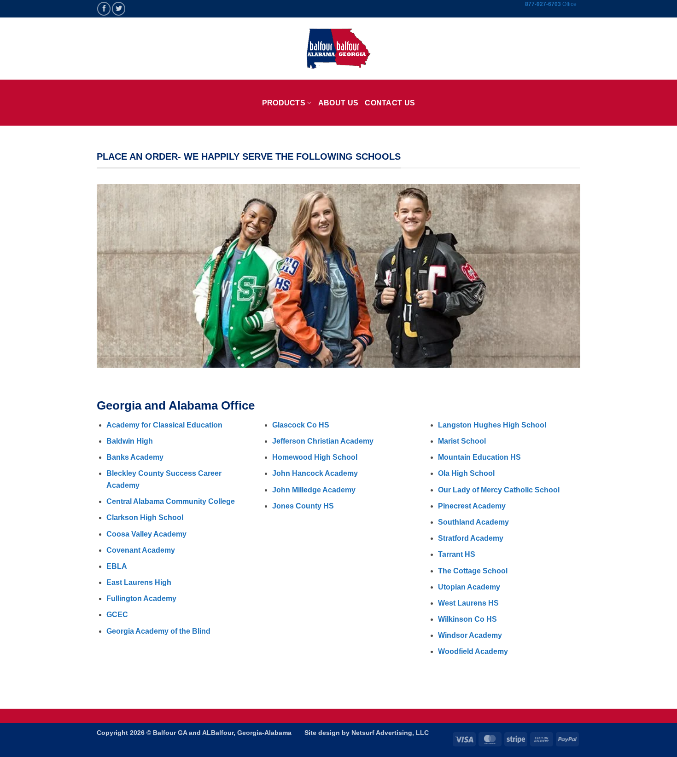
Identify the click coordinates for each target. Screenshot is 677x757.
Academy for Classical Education (164, 425)
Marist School (462, 441)
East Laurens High (138, 582)
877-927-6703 (543, 4)
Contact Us (390, 103)
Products (284, 103)
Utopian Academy (469, 587)
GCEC (117, 614)
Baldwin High (129, 441)
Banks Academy (134, 457)
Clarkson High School (144, 517)
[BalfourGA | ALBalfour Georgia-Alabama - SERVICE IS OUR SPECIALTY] (338, 48)
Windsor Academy (470, 635)
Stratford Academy (470, 538)
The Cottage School (473, 571)
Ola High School (466, 473)
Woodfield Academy (473, 651)
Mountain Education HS (479, 457)
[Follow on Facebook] (104, 8)
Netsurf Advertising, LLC (390, 732)
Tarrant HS (456, 554)
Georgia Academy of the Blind (158, 631)
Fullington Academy (141, 598)
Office (569, 4)
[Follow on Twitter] (118, 8)
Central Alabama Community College (170, 501)
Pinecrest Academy (472, 506)
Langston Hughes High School (492, 425)
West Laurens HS (468, 603)
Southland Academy (473, 522)
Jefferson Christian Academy (323, 441)
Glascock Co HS (300, 425)
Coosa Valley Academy (146, 534)
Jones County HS (303, 506)
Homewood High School (314, 457)
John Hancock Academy (315, 473)
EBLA (116, 566)
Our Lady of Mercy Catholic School (499, 490)
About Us (338, 103)
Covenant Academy (140, 550)
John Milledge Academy (314, 490)
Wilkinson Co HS (467, 619)
